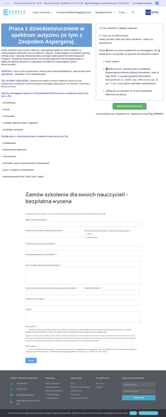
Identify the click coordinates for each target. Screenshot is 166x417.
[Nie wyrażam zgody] (162, 413)
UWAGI (28, 309)
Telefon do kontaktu (35, 299)
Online (89, 234)
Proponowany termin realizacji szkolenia (44, 230)
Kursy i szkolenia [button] (41, 12)
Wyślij (31, 360)
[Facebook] (157, 3)
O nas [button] (122, 12)
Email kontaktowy (93, 288)
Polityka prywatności (148, 413)
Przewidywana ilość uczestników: (41, 254)
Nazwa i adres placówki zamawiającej (43, 265)
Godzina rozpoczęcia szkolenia (40, 243)
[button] (50, 12)
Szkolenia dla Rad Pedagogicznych (73, 12)
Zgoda (133, 413)
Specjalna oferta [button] (103, 12)
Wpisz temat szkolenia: (36, 219)
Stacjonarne (92, 237)
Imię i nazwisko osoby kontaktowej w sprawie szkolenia (51, 288)
